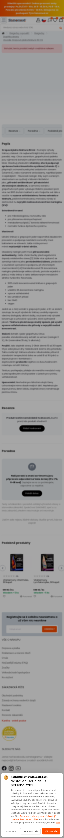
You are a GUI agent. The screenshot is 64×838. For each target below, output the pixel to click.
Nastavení (11, 831)
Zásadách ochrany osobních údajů (38, 816)
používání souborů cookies (24, 819)
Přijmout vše (51, 831)
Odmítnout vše (30, 831)
